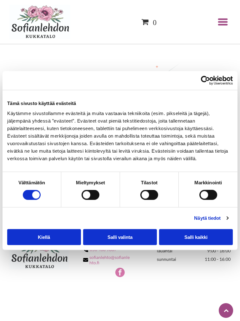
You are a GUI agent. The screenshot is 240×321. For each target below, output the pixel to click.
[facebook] (120, 273)
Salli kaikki (196, 236)
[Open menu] (223, 22)
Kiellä (44, 236)
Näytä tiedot (207, 218)
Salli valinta (120, 236)
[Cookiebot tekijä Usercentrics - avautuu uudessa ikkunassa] (205, 80)
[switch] (90, 195)
